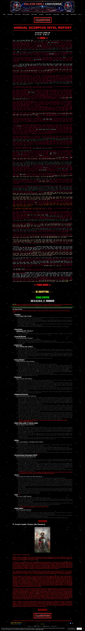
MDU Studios (46, 626)
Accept (79, 628)
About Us (54, 626)
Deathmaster (19, 331)
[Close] (83, 629)
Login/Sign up (69, 11)
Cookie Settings (71, 628)
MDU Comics (37, 626)
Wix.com (19, 623)
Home (29, 626)
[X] (61, 8)
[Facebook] (59, 8)
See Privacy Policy (39, 629)
